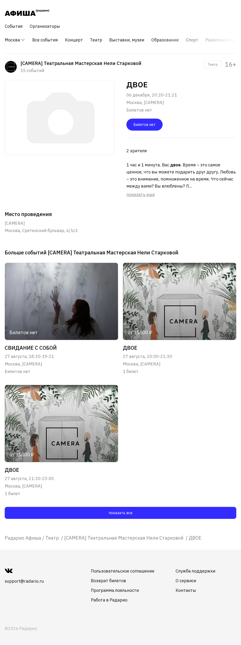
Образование (165, 40)
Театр (96, 40)
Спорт (192, 40)
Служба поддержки (195, 571)
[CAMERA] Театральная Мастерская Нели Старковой (124, 538)
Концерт (74, 40)
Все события (45, 40)
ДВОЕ (130, 348)
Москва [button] (13, 40)
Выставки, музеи (126, 40)
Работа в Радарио (109, 599)
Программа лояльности (115, 590)
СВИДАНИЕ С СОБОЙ (31, 348)
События (14, 26)
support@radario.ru (24, 581)
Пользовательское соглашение (122, 571)
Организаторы (45, 26)
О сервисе (186, 580)
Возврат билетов (108, 580)
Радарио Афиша (23, 538)
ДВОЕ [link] (195, 538)
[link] (23, 538)
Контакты (186, 590)
